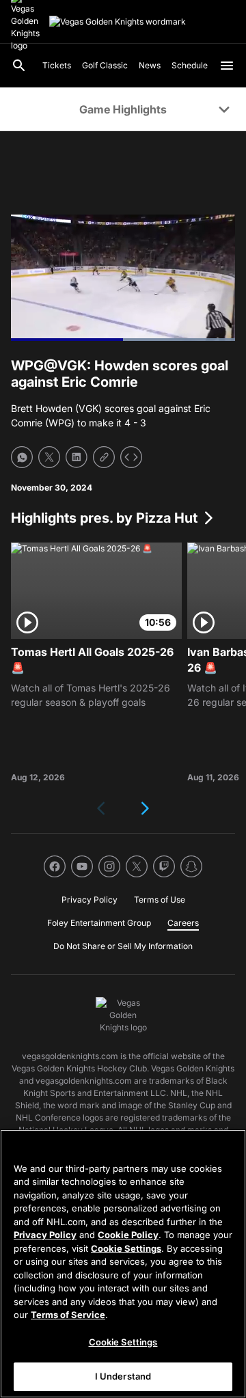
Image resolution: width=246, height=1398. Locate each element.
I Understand (123, 1376)
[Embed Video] (131, 457)
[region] (123, 1263)
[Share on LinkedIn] (76, 457)
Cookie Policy (128, 1234)
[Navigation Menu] (227, 65)
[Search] (19, 65)
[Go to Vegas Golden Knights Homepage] (117, 22)
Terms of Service (68, 1314)
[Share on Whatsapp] (22, 457)
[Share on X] (49, 457)
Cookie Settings (126, 1248)
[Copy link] (104, 457)
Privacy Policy (45, 1234)
